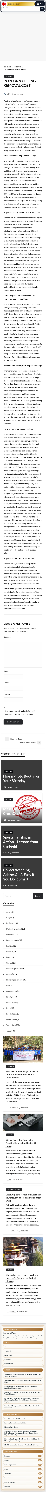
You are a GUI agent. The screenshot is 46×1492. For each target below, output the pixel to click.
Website (7, 694)
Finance (9, 951)
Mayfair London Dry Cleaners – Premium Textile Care (21, 1445)
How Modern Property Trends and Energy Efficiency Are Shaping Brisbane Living (22, 1440)
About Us (7, 1347)
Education (10, 934)
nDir (9, 94)
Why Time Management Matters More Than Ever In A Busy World (21, 1407)
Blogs (8, 917)
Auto (8, 912)
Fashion (9, 946)
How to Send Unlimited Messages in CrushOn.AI (21, 809)
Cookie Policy (8, 1363)
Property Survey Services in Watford (15, 1423)
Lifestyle (17, 67)
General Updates (13, 968)
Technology (11, 1025)
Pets (8, 1008)
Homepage (7, 67)
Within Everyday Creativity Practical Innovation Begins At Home (21, 1143)
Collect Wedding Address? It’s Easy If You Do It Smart (18, 874)
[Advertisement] (23, 37)
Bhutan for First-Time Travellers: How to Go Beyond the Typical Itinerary (22, 1278)
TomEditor (11, 1108)
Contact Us (8, 1351)
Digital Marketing (13, 929)
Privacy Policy (8, 1355)
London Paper (14, 4)
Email (6, 683)
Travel (9, 1031)
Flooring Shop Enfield (11, 1427)
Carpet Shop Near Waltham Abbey (15, 1419)
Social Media (11, 1019)
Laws (8, 985)
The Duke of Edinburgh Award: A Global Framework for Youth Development (22, 1074)
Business (9, 923)
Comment (8, 637)
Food (8, 957)
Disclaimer (7, 1359)
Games (9, 963)
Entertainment (12, 940)
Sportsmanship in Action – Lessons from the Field (20, 841)
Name (6, 671)
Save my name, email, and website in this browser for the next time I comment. (20, 712)
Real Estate (11, 1014)
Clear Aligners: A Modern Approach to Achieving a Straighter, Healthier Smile (23, 1197)
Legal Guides (11, 991)
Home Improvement (14, 980)
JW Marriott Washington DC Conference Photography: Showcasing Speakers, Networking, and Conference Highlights (21, 1400)
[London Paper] (3, 3)
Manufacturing (12, 1002)
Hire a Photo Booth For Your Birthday (21, 778)
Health (9, 974)
